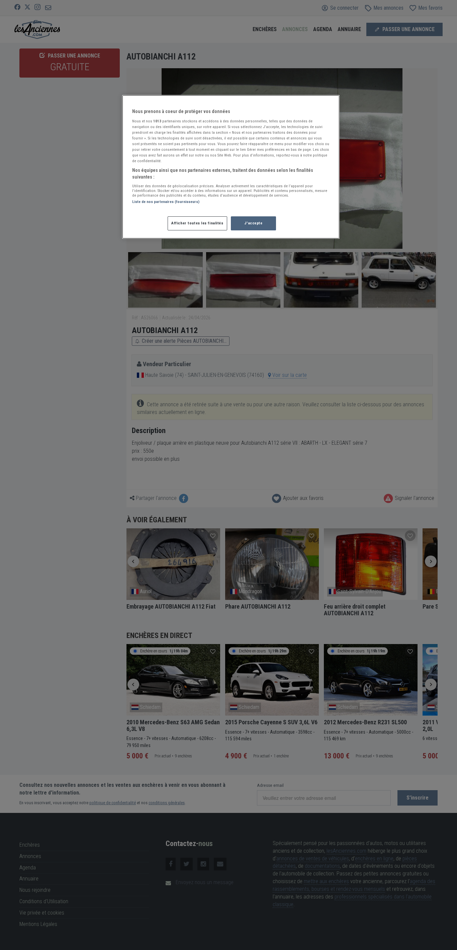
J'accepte (253, 223)
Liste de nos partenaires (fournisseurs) (165, 201)
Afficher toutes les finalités (197, 223)
